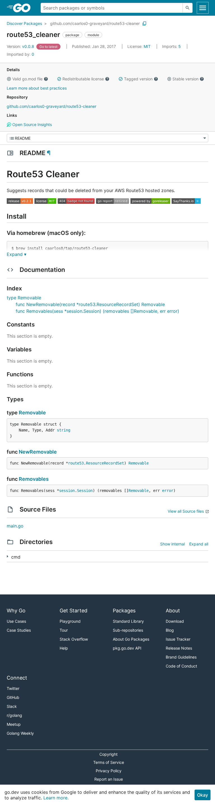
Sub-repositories (128, 630)
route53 (76, 463)
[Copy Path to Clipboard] (144, 23)
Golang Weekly (20, 733)
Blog (170, 630)
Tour (64, 630)
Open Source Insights (31, 124)
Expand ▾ (16, 254)
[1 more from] (7, 556)
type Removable (24, 297)
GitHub (13, 697)
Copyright (108, 754)
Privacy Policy (108, 770)
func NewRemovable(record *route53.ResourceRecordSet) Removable (90, 304)
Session (85, 490)
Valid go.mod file (27, 78)
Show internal (172, 544)
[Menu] (107, 138)
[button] (9, 79)
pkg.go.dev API (127, 648)
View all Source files (186, 511)
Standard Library (128, 621)
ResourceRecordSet (105, 463)
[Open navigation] (202, 7)
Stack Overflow (74, 639)
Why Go (16, 610)
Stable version (185, 78)
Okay (202, 795)
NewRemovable (38, 452)
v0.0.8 (21, 46)
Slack (12, 706)
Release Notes (179, 648)
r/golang (14, 715)
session (67, 490)
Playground (70, 621)
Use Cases (16, 621)
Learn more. (56, 798)
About (173, 610)
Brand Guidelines (181, 657)
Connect (17, 678)
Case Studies (19, 630)
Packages (124, 610)
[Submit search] (188, 8)
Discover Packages (24, 23)
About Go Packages (131, 639)
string (63, 430)
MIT (147, 46)
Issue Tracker (178, 639)
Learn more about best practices (37, 88)
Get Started (73, 610)
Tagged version (138, 78)
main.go (15, 526)
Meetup (14, 724)
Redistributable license (83, 78)
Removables (34, 479)
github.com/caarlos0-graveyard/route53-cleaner (95, 23)
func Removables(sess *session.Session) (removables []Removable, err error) (97, 311)
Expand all (198, 544)
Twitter (13, 688)
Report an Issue (108, 779)
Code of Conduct (181, 666)
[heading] (24, 7)
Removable (32, 413)
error (167, 490)
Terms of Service (108, 762)
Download (175, 621)
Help (64, 648)
